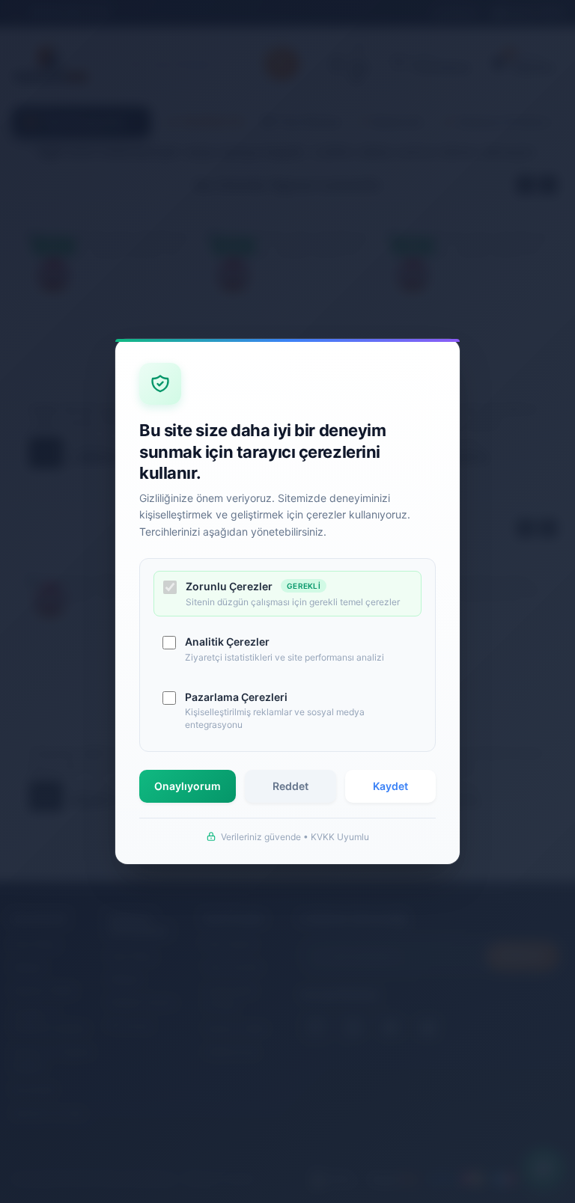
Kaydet (390, 786)
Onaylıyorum (187, 786)
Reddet (290, 786)
